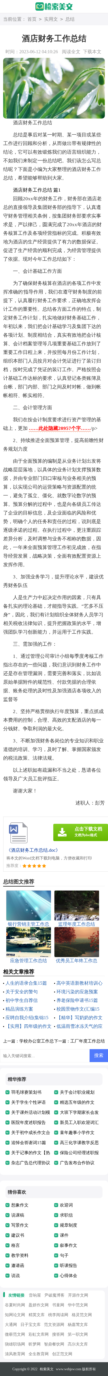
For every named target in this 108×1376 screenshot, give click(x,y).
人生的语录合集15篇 (26, 983)
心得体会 (68, 1275)
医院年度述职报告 (28, 1122)
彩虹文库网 (39, 1334)
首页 (32, 19)
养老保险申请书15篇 (77, 1000)
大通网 (11, 1324)
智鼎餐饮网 (54, 1344)
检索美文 (47, 1369)
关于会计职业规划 (77, 1092)
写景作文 (20, 1225)
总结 (70, 19)
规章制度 (68, 1225)
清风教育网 (15, 1354)
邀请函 (17, 1265)
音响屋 (35, 1295)
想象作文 (20, 1205)
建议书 (17, 1235)
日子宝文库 (30, 1324)
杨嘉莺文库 (78, 1324)
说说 (15, 1275)
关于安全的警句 (21, 991)
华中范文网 (78, 1305)
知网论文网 (15, 1315)
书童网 (58, 1305)
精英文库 (37, 1315)
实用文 (51, 19)
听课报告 (68, 1265)
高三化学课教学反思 (79, 1142)
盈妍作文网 (39, 1305)
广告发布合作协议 (77, 1162)
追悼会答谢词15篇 (28, 1142)
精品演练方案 (19, 1009)
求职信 (66, 1215)
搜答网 (58, 1334)
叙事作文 (68, 1245)
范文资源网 (54, 1324)
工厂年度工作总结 (87, 1041)
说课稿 (17, 1215)
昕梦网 (35, 1344)
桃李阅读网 (58, 1315)
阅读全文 (71, 51)
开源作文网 (78, 1295)
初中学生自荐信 (21, 1000)
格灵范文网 (82, 1315)
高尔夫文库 (78, 1344)
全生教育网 (39, 1354)
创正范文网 (62, 1354)
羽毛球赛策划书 (26, 1092)
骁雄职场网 (15, 1344)
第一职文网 (78, 1334)
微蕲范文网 (15, 1334)
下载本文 (92, 51)
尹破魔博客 (54, 1295)
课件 (64, 1235)
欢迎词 (66, 1205)
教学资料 (20, 1255)
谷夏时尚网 (15, 1305)
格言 (15, 1245)
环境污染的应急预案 (77, 991)
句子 (64, 1255)
